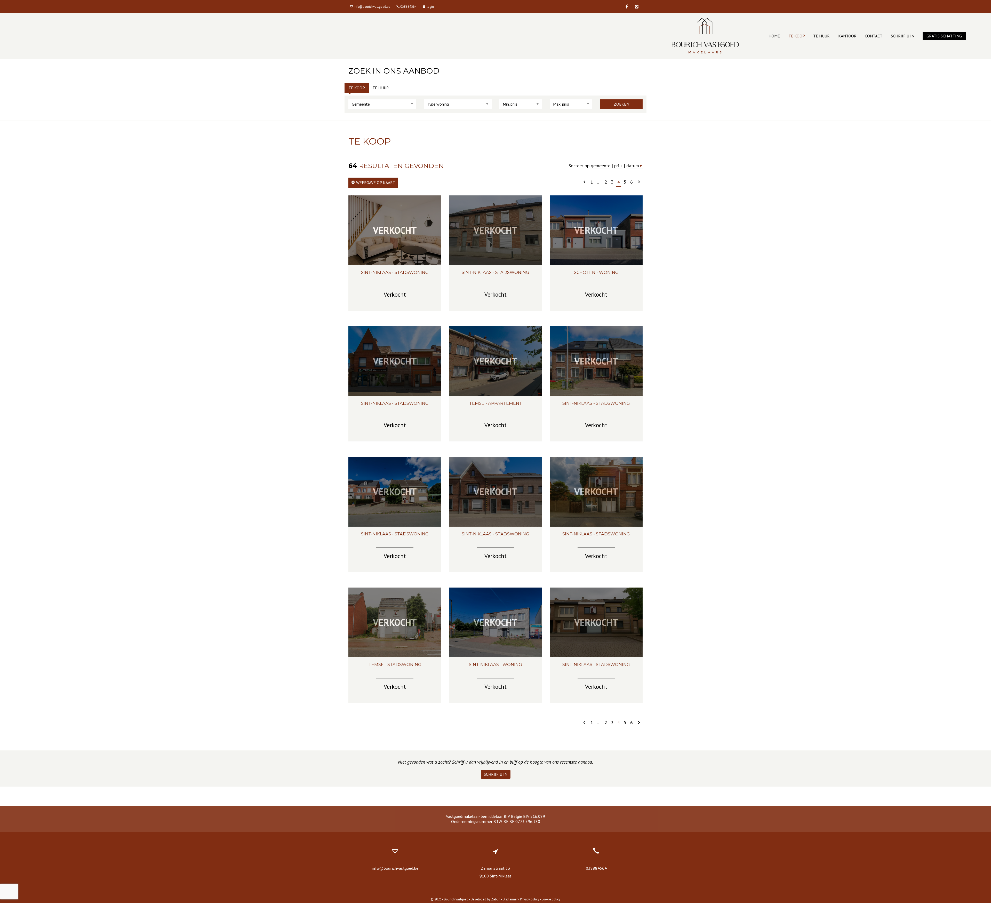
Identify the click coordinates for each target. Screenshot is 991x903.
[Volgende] (639, 182)
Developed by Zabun (485, 899)
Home (774, 35)
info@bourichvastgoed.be (395, 868)
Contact (873, 35)
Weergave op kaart (375, 182)
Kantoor (847, 35)
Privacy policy (529, 899)
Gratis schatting (944, 35)
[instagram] (636, 6)
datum (634, 166)
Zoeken (621, 104)
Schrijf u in (902, 35)
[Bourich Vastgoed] (705, 35)
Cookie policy (550, 899)
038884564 (596, 868)
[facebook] (626, 6)
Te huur (821, 35)
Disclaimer (510, 899)
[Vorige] (584, 182)
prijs (618, 166)
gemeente (600, 166)
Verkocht (395, 230)
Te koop (796, 35)
